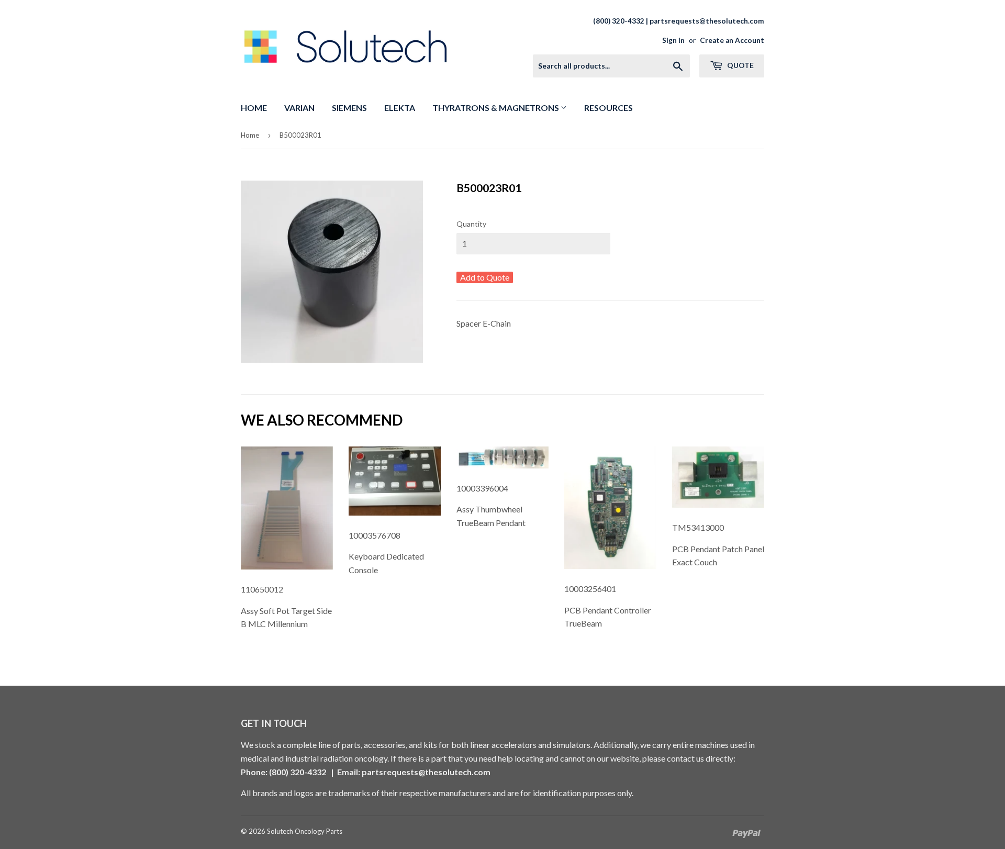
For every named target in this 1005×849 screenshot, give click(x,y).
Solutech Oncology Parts (304, 831)
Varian (299, 108)
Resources (608, 108)
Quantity (471, 223)
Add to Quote (484, 277)
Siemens (349, 108)
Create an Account (732, 40)
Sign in (673, 40)
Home (254, 108)
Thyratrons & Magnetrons (496, 108)
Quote (739, 65)
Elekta (399, 108)
